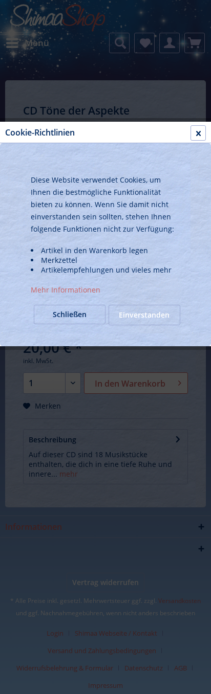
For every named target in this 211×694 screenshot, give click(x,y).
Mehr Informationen (65, 290)
